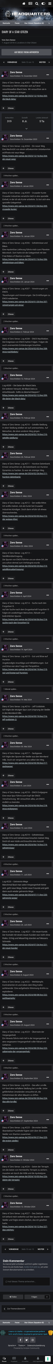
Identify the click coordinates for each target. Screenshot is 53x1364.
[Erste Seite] (4, 62)
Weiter (42, 62)
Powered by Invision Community (26, 1348)
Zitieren (11, 108)
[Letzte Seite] (49, 62)
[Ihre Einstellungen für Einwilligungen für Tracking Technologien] (48, 1359)
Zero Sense (10, 40)
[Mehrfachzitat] (3, 108)
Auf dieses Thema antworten (26, 52)
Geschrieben (23, 76)
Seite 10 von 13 (28, 62)
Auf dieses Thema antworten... (22, 1281)
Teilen (14, 1297)
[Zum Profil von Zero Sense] (5, 74)
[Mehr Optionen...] (48, 75)
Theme (21, 1346)
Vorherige (12, 62)
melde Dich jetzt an (32, 1267)
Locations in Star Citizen (26, 43)
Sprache (11, 1346)
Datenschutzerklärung (36, 1346)
